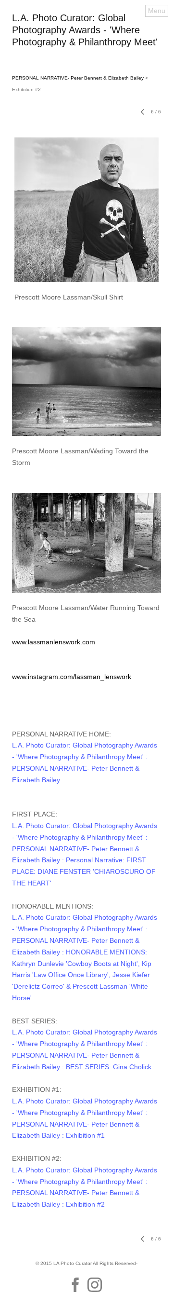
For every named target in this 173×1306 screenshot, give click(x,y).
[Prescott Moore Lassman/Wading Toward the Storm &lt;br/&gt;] (86, 381)
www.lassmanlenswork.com (53, 642)
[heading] (86, 43)
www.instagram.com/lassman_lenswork (71, 676)
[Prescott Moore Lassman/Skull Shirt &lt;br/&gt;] (86, 209)
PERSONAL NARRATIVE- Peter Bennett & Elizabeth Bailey (78, 78)
